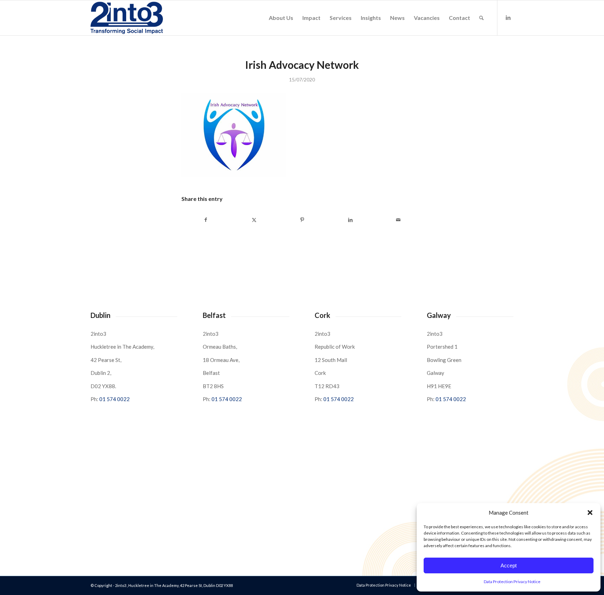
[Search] (481, 17)
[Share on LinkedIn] (350, 219)
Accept (509, 565)
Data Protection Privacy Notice (512, 581)
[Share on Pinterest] (302, 219)
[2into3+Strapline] (127, 17)
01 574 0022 (114, 399)
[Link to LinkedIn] (508, 17)
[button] (590, 512)
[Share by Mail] (398, 219)
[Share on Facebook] (206, 219)
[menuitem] (281, 17)
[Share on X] (254, 219)
